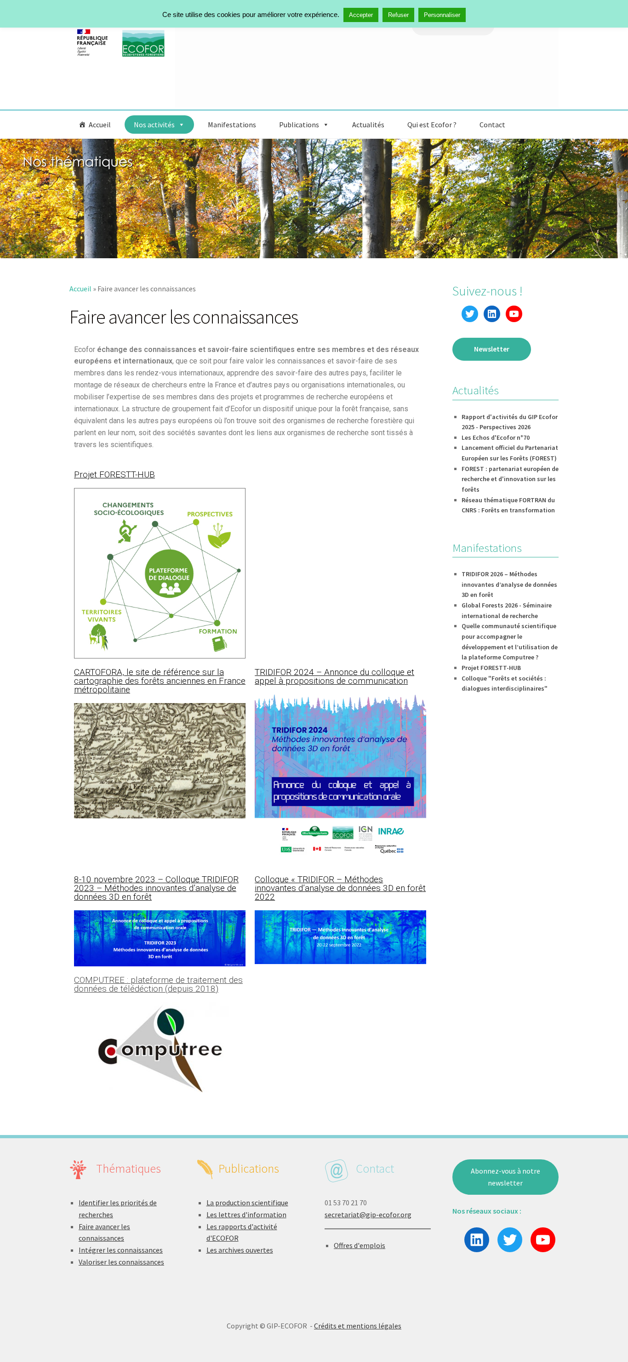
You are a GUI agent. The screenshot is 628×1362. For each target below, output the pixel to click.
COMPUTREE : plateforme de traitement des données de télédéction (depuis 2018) (158, 984)
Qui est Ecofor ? (432, 124)
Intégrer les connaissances (121, 1249)
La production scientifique (247, 1202)
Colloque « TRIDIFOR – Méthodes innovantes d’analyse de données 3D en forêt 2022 (340, 888)
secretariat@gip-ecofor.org (368, 1214)
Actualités (368, 124)
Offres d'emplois (359, 1245)
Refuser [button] (398, 14)
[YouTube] (514, 314)
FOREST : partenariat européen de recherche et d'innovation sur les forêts (510, 479)
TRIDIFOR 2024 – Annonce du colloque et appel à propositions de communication (334, 676)
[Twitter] (470, 314)
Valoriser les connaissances (121, 1261)
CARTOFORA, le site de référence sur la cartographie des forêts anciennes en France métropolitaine (159, 681)
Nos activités (154, 124)
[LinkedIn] (492, 314)
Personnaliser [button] (442, 14)
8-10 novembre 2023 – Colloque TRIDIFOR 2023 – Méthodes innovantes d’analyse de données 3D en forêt (156, 888)
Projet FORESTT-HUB (114, 474)
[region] (314, 198)
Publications (299, 124)
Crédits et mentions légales (357, 1325)
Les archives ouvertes (239, 1249)
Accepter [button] (361, 14)
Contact (492, 124)
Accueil (100, 124)
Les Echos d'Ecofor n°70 (496, 437)
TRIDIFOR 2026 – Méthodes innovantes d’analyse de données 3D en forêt (509, 584)
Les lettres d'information (246, 1214)
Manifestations (232, 124)
